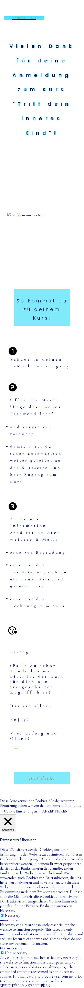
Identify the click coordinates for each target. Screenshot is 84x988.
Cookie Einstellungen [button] (20, 811)
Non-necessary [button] (11, 948)
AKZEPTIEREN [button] (55, 811)
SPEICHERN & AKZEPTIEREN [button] (25, 985)
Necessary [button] (7, 910)
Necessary (12, 915)
